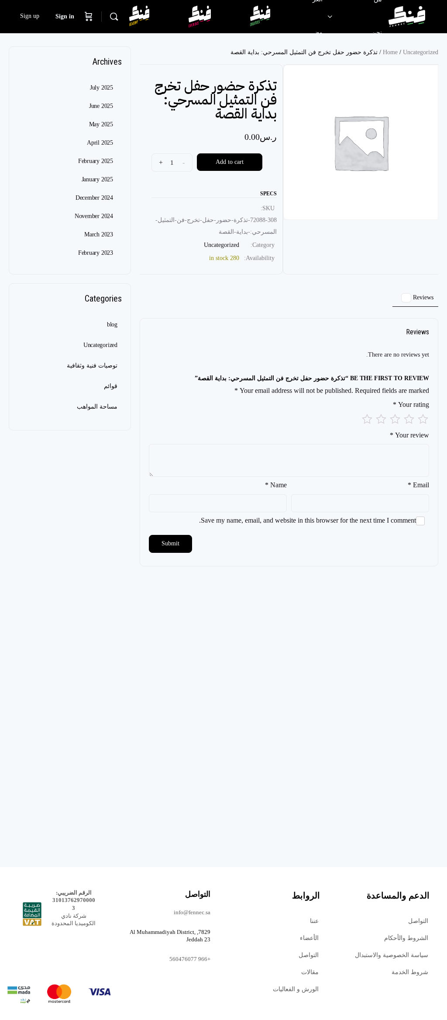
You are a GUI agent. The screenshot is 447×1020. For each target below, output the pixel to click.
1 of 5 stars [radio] (423, 419)
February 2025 (95, 161)
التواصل (418, 921)
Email (418, 485)
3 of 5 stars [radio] (395, 419)
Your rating (411, 404)
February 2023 (95, 253)
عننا (314, 921)
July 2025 (101, 87)
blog (112, 324)
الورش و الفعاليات (296, 989)
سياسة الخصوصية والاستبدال (391, 955)
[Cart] (88, 16)
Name (276, 485)
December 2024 (94, 197)
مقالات (310, 972)
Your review (409, 435)
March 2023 (98, 234)
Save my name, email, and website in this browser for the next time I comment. (307, 520)
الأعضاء (309, 938)
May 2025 (101, 124)
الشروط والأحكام (406, 938)
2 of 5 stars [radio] (409, 419)
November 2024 (94, 216)
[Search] (114, 16)
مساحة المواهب (97, 406)
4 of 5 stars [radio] (381, 419)
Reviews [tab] (419, 297)
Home (390, 52)
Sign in (64, 16)
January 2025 (97, 179)
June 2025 (101, 106)
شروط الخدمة (410, 972)
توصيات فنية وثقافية (92, 365)
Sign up (29, 16)
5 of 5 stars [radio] (367, 419)
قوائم (110, 386)
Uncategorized (420, 52)
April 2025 (100, 142)
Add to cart (230, 162)
